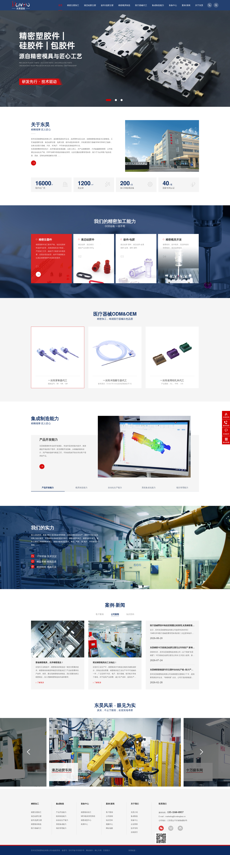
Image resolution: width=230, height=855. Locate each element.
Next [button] (217, 57)
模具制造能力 (61, 816)
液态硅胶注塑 (90, 5)
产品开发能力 (61, 812)
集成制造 (60, 803)
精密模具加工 (86, 812)
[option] (115, 58)
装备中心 (173, 5)
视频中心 (109, 824)
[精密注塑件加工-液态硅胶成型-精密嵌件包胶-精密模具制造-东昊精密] (20, 5)
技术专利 (134, 828)
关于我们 (135, 803)
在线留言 (134, 832)
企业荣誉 (134, 824)
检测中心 (84, 824)
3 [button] (122, 100)
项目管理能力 (61, 828)
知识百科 (130, 614)
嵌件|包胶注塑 (107, 5)
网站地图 (109, 828)
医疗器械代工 (141, 5)
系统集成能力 (61, 824)
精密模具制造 (124, 5)
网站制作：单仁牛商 (94, 850)
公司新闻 (115, 614)
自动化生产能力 (62, 820)
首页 (60, 5)
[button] (28, 752)
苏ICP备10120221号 (76, 850)
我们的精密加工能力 (115, 222)
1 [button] (107, 100)
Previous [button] (12, 57)
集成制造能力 (158, 5)
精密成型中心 (86, 820)
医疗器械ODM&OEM (115, 315)
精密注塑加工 (73, 5)
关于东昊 (199, 5)
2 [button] (114, 100)
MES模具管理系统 (88, 816)
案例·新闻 (186, 5)
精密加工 (35, 803)
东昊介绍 (134, 812)
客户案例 (100, 614)
